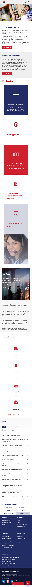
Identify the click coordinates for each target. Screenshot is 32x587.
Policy (5, 430)
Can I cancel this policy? (15, 459)
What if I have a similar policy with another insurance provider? (15, 480)
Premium (13, 430)
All (4, 427)
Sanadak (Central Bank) (8, 542)
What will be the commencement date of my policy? (15, 464)
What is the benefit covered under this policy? (15, 455)
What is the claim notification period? (15, 435)
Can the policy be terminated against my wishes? (15, 474)
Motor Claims (20, 540)
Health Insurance (21, 538)
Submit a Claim (6, 536)
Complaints (5, 543)
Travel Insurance (21, 536)
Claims (11, 427)
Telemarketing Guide (7, 547)
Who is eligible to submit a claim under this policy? (15, 486)
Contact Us (19, 528)
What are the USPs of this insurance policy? (15, 469)
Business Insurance (7, 520)
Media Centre (5, 540)
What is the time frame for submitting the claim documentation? (15, 440)
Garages (19, 542)
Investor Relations (21, 526)
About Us (19, 520)
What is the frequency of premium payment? (15, 496)
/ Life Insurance (10, 25)
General (19, 427)
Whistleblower (20, 530)
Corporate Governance (22, 524)
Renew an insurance (7, 538)
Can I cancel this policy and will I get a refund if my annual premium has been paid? (15, 491)
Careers (18, 522)
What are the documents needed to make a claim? (15, 446)
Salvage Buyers (20, 543)
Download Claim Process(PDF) (15, 414)
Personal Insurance (6, 522)
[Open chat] (28, 583)
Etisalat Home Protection (8, 545)
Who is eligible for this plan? (15, 451)
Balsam (4, 524)
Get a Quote (6, 47)
